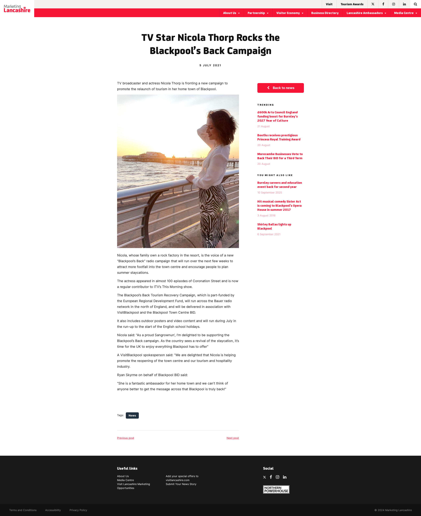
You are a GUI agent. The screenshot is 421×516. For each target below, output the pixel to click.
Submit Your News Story (181, 484)
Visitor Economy (288, 13)
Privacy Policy (78, 510)
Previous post (125, 438)
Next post (233, 438)
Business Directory (325, 13)
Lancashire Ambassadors (365, 13)
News (132, 415)
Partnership (257, 13)
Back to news (283, 88)
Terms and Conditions (23, 510)
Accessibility (53, 510)
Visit (329, 4)
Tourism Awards (352, 4)
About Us (230, 13)
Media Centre (404, 13)
